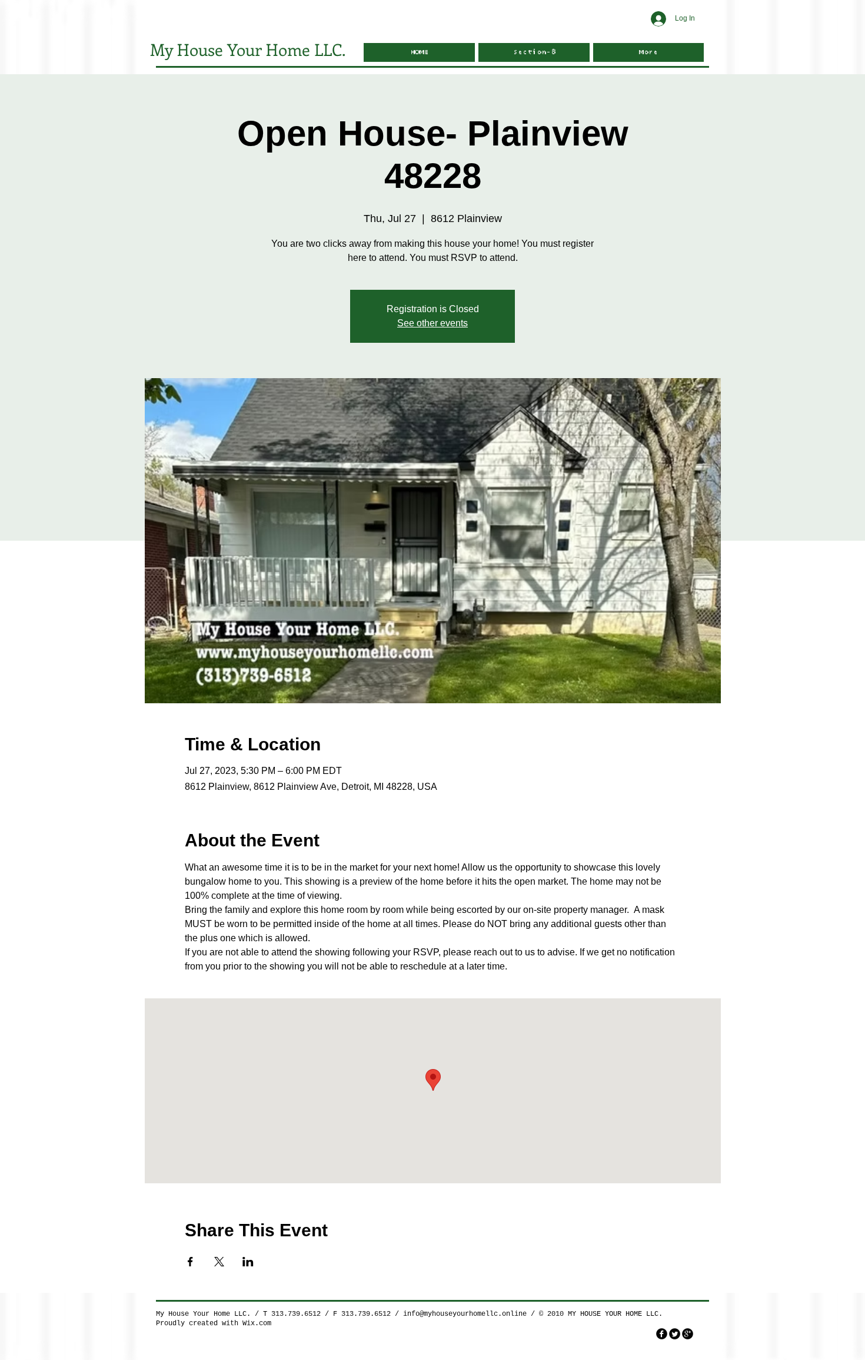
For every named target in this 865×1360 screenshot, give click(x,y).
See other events (432, 323)
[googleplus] (687, 1333)
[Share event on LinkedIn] (248, 1261)
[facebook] (661, 1333)
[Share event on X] (219, 1261)
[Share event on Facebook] (190, 1261)
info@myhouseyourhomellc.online (465, 1314)
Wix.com (256, 1323)
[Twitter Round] (674, 1333)
